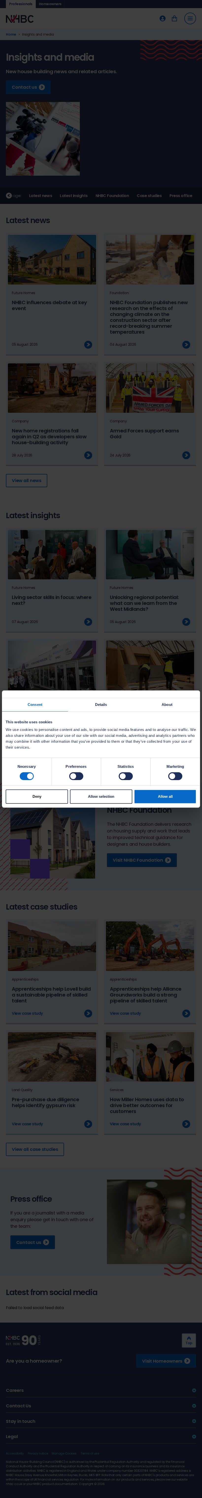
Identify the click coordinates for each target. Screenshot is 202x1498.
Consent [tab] (35, 704)
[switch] (76, 776)
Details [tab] (101, 704)
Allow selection (101, 796)
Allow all (165, 796)
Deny (37, 796)
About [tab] (167, 704)
